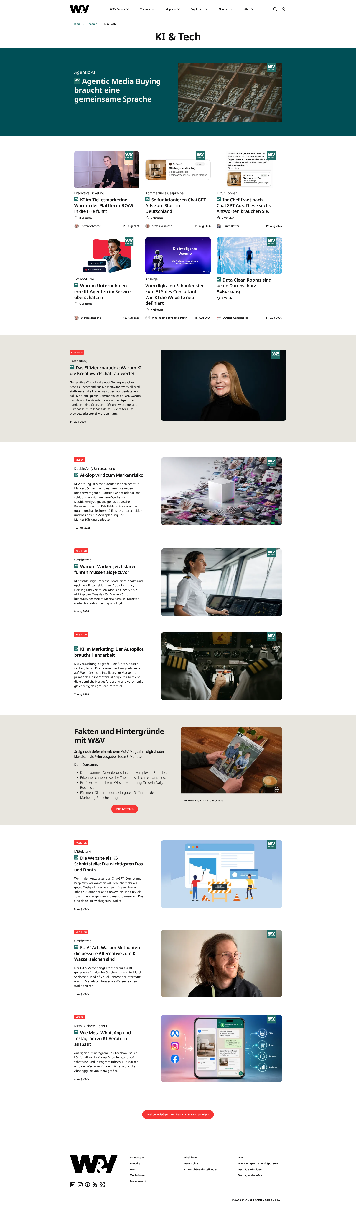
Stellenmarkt (138, 1181)
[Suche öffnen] (275, 9)
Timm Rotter (231, 226)
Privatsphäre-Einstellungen (200, 1169)
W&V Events (117, 9)
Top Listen (197, 9)
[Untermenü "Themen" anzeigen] (152, 9)
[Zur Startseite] (94, 1164)
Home (76, 24)
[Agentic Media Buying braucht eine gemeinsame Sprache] (232, 92)
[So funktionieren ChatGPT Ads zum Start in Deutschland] (178, 169)
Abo (246, 9)
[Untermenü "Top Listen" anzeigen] (206, 9)
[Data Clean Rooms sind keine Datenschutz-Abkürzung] (249, 255)
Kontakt (135, 1163)
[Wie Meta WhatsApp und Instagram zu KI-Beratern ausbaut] (221, 1048)
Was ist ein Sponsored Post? (169, 317)
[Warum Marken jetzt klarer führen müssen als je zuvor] (221, 582)
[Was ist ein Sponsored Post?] (147, 318)
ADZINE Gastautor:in (235, 317)
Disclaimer (190, 1157)
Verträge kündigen (250, 1169)
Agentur (81, 842)
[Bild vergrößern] (276, 789)
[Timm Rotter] (219, 226)
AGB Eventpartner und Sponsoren (259, 1163)
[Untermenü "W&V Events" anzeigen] (127, 9)
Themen (145, 9)
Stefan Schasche (91, 226)
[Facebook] (87, 1184)
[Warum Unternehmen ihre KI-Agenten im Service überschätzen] (106, 255)
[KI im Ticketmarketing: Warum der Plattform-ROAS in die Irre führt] (106, 169)
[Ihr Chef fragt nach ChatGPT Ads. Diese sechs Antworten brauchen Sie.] (249, 169)
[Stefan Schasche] (76, 226)
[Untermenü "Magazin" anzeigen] (178, 9)
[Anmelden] (283, 9)
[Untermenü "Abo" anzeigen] (252, 9)
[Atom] (102, 1184)
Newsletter (225, 9)
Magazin (170, 9)
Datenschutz (191, 1163)
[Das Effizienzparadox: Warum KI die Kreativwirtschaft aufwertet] (223, 385)
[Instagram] (80, 1184)
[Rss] (95, 1184)
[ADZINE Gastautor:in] (219, 318)
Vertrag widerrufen (250, 1175)
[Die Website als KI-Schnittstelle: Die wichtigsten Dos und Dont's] (221, 874)
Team (133, 1169)
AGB (240, 1157)
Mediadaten (137, 1175)
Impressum (137, 1157)
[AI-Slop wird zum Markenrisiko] (221, 491)
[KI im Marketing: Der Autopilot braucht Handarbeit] (221, 666)
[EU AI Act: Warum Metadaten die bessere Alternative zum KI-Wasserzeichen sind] (221, 963)
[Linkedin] (73, 1184)
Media (79, 459)
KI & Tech (77, 352)
